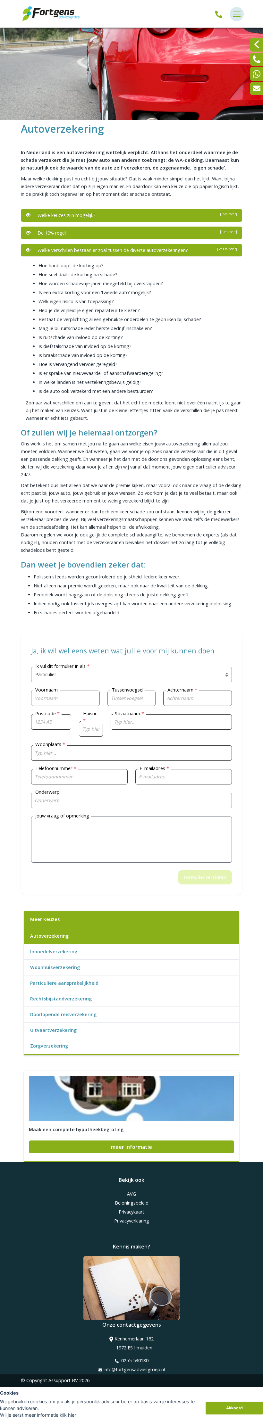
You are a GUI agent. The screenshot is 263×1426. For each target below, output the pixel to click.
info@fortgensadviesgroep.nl (134, 1369)
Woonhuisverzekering (55, 967)
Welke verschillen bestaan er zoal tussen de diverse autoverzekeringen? (136, 250)
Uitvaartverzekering (53, 1030)
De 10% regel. (136, 232)
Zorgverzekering (49, 1046)
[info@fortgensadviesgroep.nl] (256, 88)
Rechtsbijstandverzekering (61, 999)
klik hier (68, 1415)
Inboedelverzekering (53, 952)
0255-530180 (134, 1360)
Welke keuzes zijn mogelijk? (136, 215)
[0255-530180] (218, 14)
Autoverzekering (49, 936)
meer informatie (131, 1146)
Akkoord (234, 1407)
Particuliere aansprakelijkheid (64, 983)
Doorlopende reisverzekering (63, 1014)
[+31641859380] (256, 74)
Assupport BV (63, 1380)
